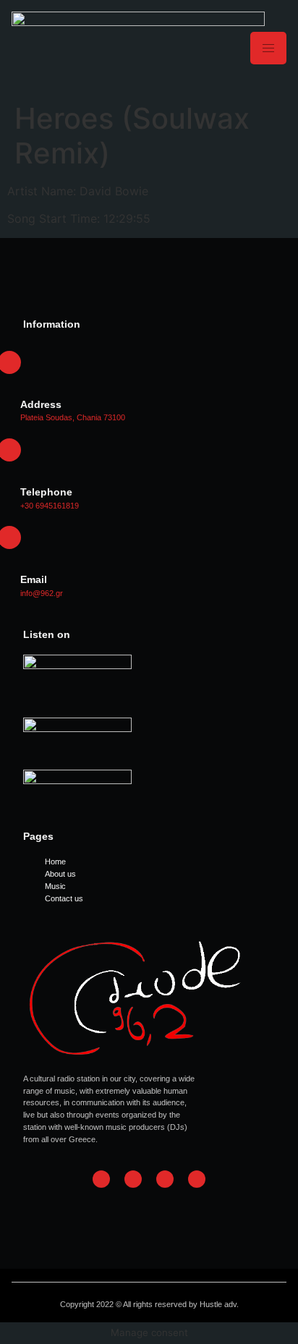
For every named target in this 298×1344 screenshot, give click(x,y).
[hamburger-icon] (268, 48)
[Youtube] (196, 1179)
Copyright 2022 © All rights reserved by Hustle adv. (149, 1304)
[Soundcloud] (165, 1179)
